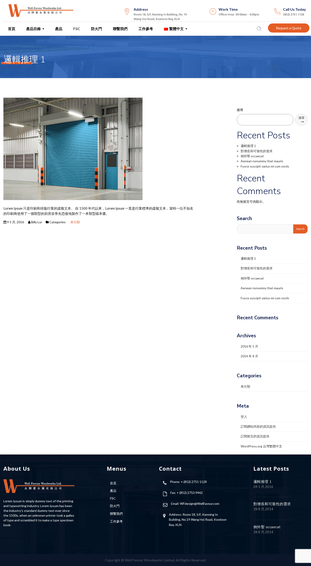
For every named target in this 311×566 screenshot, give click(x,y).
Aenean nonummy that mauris (262, 161)
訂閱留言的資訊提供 (255, 436)
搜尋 (240, 110)
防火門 (96, 28)
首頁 (11, 28)
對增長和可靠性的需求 (257, 151)
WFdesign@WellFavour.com (199, 503)
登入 (244, 417)
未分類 (75, 222)
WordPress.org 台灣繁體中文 (261, 446)
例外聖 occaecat (252, 156)
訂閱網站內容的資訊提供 (258, 426)
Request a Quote (288, 28)
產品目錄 (33, 28)
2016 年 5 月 (249, 346)
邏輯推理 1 (248, 146)
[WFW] (40, 10)
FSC (76, 28)
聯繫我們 (119, 28)
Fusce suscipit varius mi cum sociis (265, 166)
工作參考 (145, 28)
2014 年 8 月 (249, 356)
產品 (58, 28)
